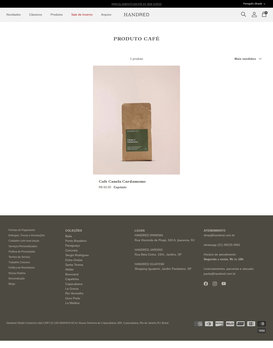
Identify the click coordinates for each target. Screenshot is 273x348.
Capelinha (72, 279)
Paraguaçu (72, 245)
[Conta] (253, 15)
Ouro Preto (72, 298)
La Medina (72, 303)
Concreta (71, 250)
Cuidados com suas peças (24, 240)
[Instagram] (215, 284)
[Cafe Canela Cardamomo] (136, 120)
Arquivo (106, 14)
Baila (68, 236)
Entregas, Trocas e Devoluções (27, 235)
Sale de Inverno (82, 14)
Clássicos (35, 14)
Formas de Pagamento (22, 230)
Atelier (69, 269)
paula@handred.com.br (220, 273)
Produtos (57, 14)
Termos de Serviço (19, 256)
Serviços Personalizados (23, 246)
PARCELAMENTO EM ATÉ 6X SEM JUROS (137, 3)
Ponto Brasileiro (76, 240)
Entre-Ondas (74, 260)
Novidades (13, 14)
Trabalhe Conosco (19, 262)
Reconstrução (17, 278)
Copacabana (74, 284)
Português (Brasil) (252, 3)
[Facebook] (206, 284)
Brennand (71, 274)
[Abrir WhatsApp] (262, 337)
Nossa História (17, 273)
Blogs (12, 283)
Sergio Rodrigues (77, 255)
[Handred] (136, 15)
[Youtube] (224, 283)
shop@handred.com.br (219, 235)
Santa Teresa (74, 264)
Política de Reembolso (22, 267)
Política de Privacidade (22, 251)
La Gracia (71, 288)
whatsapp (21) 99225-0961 (222, 245)
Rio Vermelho (74, 293)
